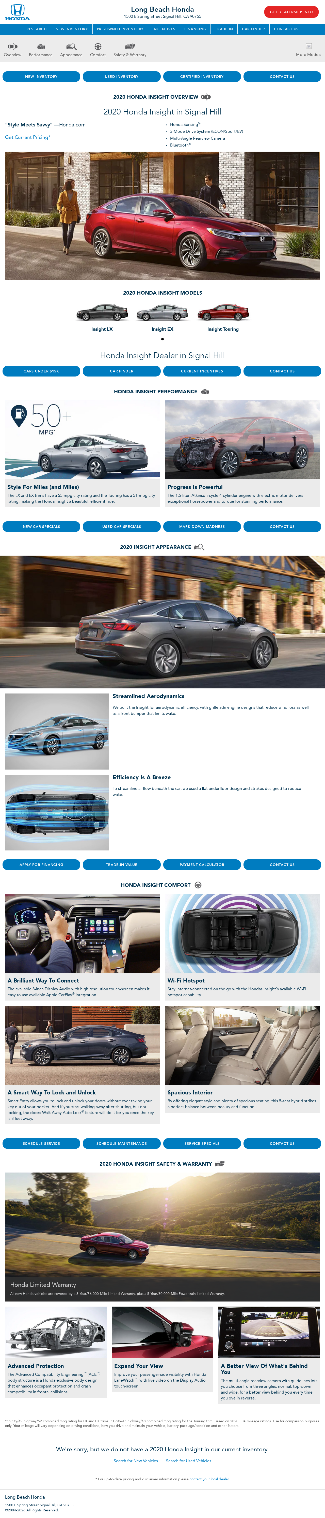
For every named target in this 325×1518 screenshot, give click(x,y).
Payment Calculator (202, 865)
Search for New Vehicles (136, 1461)
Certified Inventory (201, 77)
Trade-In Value (121, 865)
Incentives (164, 29)
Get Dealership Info (291, 12)
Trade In (224, 29)
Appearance (71, 55)
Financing (195, 29)
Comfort (98, 55)
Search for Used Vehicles (188, 1461)
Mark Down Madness (202, 527)
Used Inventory (122, 77)
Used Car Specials (121, 527)
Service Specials (202, 1144)
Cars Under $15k (41, 371)
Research (36, 29)
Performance (41, 55)
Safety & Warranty (130, 55)
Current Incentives (202, 371)
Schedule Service (41, 1144)
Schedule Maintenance (121, 1144)
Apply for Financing (41, 865)
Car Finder (253, 29)
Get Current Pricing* (27, 137)
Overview (12, 55)
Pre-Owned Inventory (120, 29)
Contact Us (286, 29)
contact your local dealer (209, 1479)
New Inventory (72, 29)
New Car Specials (41, 527)
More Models (308, 55)
